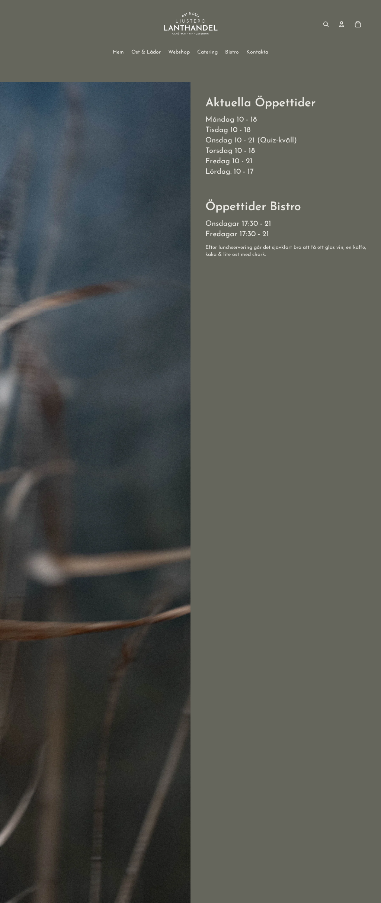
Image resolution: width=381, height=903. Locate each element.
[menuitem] (118, 52)
